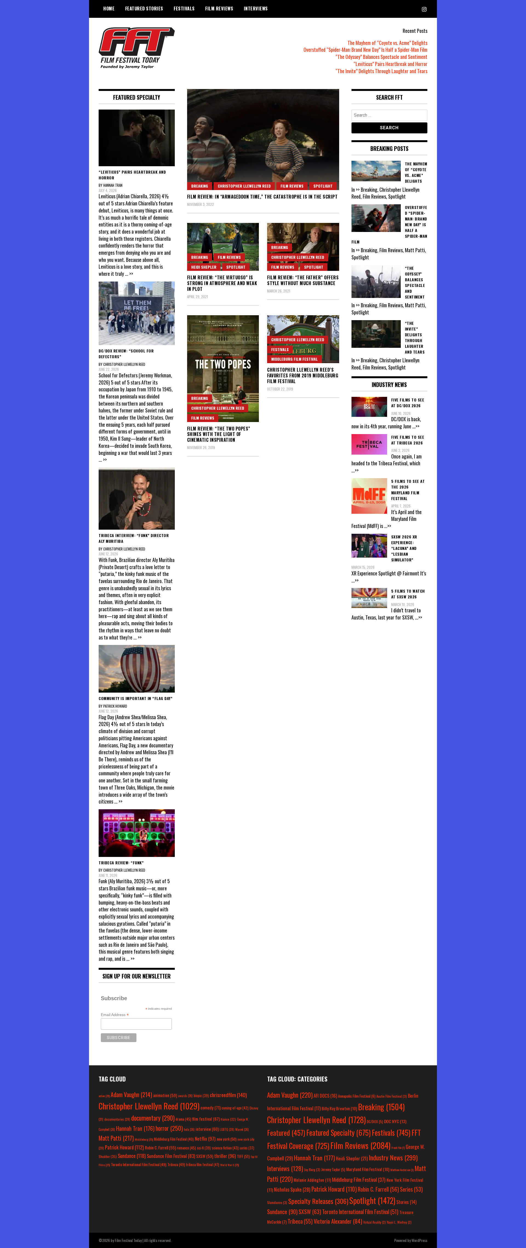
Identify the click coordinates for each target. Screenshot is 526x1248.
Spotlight (323, 186)
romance (186, 1148)
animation (165, 1095)
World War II (229, 1165)
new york (226, 1139)
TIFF (243, 1156)
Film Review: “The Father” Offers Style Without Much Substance (303, 280)
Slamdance (277, 1202)
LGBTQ (227, 1129)
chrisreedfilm (228, 1095)
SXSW (204, 1156)
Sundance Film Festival (171, 1155)
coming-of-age (235, 1108)
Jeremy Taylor (333, 1169)
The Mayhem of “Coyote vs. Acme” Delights (387, 42)
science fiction (225, 1148)
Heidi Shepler (203, 267)
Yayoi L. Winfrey (399, 1222)
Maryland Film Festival (367, 1169)
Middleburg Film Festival (294, 359)
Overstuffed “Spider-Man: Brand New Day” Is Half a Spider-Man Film (365, 49)
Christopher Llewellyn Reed (244, 186)
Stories (406, 1202)
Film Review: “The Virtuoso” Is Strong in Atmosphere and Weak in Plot (222, 283)
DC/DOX (375, 1121)
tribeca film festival (202, 1164)
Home (109, 8)
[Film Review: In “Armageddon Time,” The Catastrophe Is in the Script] (263, 139)
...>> (415, 426)
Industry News (393, 1157)
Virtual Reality (374, 1222)
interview (207, 1129)
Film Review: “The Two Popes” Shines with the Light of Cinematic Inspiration (218, 434)
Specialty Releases (318, 1201)
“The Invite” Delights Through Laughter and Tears (381, 70)
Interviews (256, 8)
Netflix (205, 1138)
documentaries (117, 1119)
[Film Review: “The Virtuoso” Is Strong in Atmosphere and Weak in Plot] (223, 247)
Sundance (132, 1155)
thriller (225, 1155)
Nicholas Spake (292, 1189)
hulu (189, 1129)
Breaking (199, 186)
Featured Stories (144, 8)
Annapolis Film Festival (356, 1096)
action (104, 1096)
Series (411, 1189)
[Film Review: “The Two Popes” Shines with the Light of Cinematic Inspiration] (223, 368)
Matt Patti (116, 1138)
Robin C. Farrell (160, 1148)
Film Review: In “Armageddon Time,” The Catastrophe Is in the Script (262, 196)
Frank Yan (398, 1147)
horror (169, 1128)
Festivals (184, 8)
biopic (201, 1095)
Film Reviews (219, 8)
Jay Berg (312, 1169)
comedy (211, 1107)
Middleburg (144, 1139)
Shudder (108, 1156)
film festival (206, 1118)
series (247, 1148)
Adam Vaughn (131, 1094)
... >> (129, 273)
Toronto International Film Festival (138, 1164)
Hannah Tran (135, 1128)
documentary (153, 1118)
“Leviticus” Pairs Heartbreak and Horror (390, 63)
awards (185, 1096)
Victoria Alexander (338, 1221)
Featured (286, 1132)
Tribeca (176, 1164)
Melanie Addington (312, 1180)
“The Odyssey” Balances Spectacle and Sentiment (381, 56)
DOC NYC (395, 1121)
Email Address (115, 1014)
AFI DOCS (325, 1095)
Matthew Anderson (401, 1169)
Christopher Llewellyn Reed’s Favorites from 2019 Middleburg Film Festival (302, 375)
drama (183, 1119)
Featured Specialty (338, 1132)
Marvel (242, 1129)
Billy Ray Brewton (339, 1108)
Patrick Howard (124, 1147)
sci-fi (204, 1148)
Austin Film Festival (391, 1096)
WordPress (419, 1240)
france (228, 1119)
